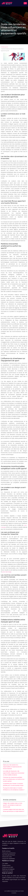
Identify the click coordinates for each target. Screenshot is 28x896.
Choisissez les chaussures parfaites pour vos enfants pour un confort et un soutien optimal (13, 779)
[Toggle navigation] (25, 3)
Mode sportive (5, 46)
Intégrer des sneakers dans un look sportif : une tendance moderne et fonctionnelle (12, 805)
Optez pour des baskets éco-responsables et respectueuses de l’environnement (12, 766)
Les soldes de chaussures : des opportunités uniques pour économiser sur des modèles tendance (13, 773)
